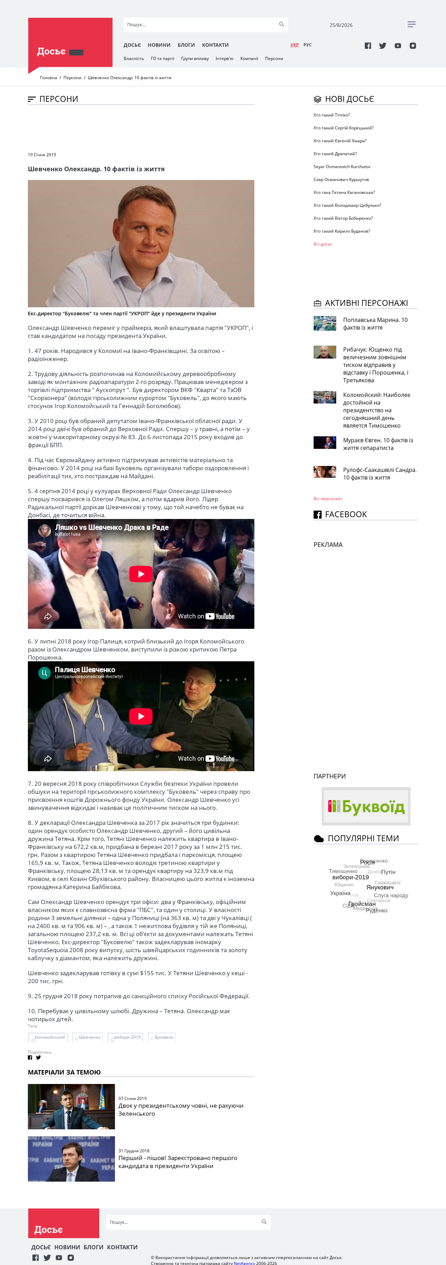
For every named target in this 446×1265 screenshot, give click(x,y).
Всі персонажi (328, 499)
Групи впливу (195, 58)
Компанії (249, 58)
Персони (274, 58)
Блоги (186, 45)
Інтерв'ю (224, 58)
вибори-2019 (127, 1037)
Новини (159, 45)
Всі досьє (323, 244)
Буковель (164, 1037)
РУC (307, 45)
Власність (134, 58)
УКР (295, 45)
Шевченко (89, 1037)
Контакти (215, 45)
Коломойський (50, 1037)
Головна (48, 78)
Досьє (132, 45)
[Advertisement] (155, 127)
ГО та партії (162, 58)
